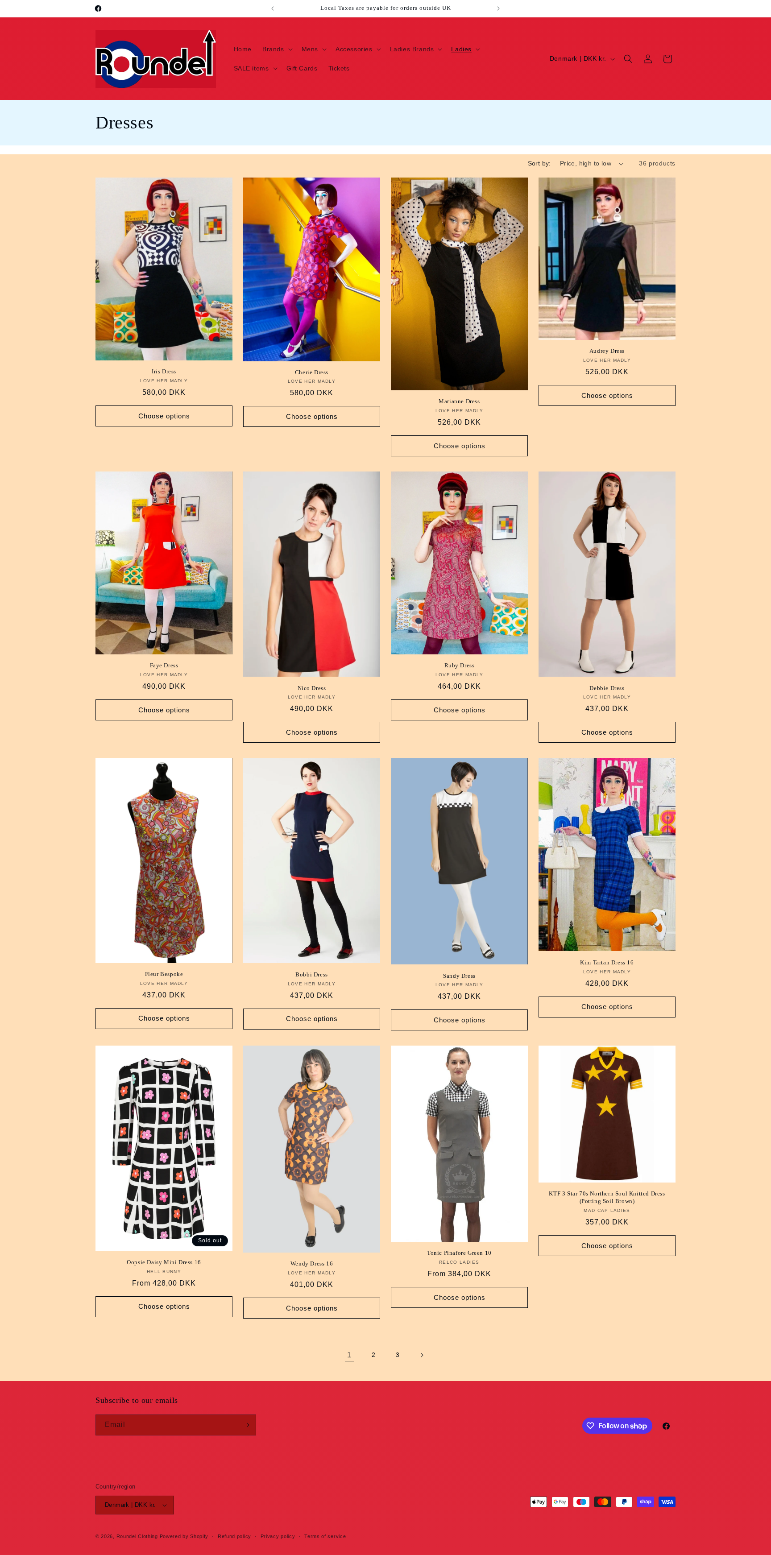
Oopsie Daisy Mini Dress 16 (164, 1262)
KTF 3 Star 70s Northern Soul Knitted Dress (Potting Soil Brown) (607, 1197)
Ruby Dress (459, 665)
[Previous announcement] (272, 8)
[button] (276, 49)
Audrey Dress (607, 350)
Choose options (164, 416)
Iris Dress (164, 371)
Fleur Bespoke (164, 974)
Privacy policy (278, 1536)
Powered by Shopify (184, 1536)
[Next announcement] (498, 8)
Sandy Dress (459, 975)
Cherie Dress (311, 372)
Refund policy (234, 1536)
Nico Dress (312, 688)
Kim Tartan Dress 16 (607, 962)
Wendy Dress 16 (311, 1263)
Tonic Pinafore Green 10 (459, 1252)
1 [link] (349, 1355)
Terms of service (325, 1536)
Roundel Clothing (137, 1536)
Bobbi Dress (311, 974)
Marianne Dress (459, 401)
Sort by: (539, 163)
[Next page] (421, 1355)
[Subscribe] (246, 1424)
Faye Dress (164, 665)
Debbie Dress (606, 688)
